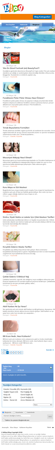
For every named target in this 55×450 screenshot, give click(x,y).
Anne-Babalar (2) (27, 400)
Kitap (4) (7, 395)
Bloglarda (8, 412)
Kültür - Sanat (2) (10, 400)
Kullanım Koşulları (26, 427)
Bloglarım (36, 25)
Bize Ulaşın (14, 427)
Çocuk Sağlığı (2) (27, 397)
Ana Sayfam (10, 25)
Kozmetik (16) (26, 389)
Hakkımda (23, 25)
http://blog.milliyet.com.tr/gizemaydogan (18, 40)
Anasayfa (5, 427)
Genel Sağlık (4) (27, 395)
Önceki (5, 350)
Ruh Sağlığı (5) (26, 392)
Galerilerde (31, 412)
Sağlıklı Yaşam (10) (11, 392)
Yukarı (49, 427)
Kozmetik (13, 77)
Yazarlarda (19, 412)
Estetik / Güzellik (16, 136)
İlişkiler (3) (7, 397)
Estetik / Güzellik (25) (12, 389)
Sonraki (49, 350)
